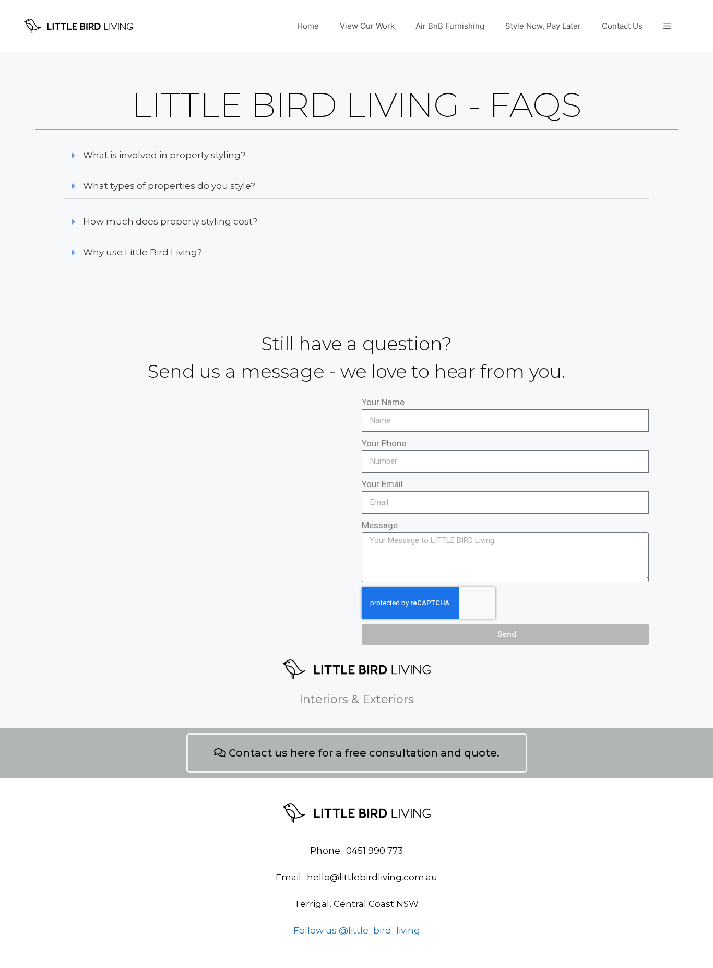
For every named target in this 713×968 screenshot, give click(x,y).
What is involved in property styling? (164, 155)
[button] (356, 155)
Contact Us (622, 26)
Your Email (382, 484)
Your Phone (384, 443)
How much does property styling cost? (170, 221)
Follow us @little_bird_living (356, 930)
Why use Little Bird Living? (142, 252)
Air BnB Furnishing (449, 26)
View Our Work (367, 26)
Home (308, 26)
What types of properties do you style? (169, 186)
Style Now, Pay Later (543, 26)
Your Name (383, 402)
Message (380, 525)
